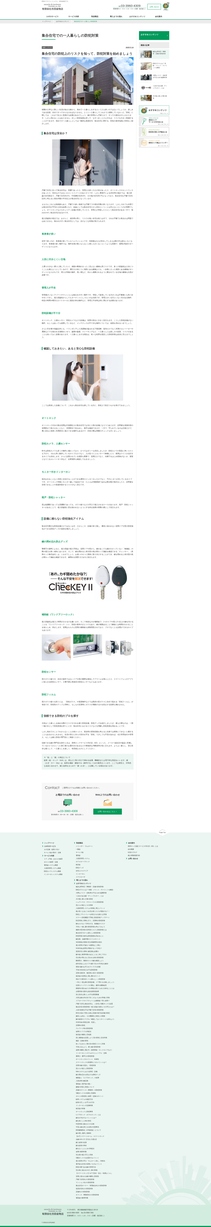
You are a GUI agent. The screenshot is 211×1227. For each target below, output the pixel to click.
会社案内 (158, 16)
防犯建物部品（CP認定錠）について (88, 1130)
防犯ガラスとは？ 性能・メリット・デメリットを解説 (94, 890)
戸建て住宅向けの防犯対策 (85, 1179)
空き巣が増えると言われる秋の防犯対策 (90, 957)
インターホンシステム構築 (53, 874)
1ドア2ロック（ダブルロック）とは (88, 1115)
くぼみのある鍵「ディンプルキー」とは (90, 896)
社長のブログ (132, 852)
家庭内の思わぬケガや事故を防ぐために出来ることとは (95, 988)
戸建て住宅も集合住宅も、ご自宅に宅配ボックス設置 (94, 1004)
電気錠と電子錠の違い (83, 1084)
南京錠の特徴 (80, 1108)
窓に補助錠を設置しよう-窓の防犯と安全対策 (91, 1037)
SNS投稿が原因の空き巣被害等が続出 (89, 942)
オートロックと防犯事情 (84, 1111)
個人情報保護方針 (134, 855)
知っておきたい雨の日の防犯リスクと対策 (90, 1044)
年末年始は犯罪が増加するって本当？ (89, 948)
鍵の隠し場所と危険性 (83, 1133)
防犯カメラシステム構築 (52, 871)
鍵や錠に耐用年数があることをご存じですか (91, 954)
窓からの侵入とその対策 (84, 905)
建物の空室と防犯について (85, 1087)
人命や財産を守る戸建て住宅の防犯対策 (90, 1010)
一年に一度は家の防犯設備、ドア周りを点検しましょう (95, 982)
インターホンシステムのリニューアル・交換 (91, 1053)
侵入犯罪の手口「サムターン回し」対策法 (90, 1161)
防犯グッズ (80, 868)
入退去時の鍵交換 (82, 1081)
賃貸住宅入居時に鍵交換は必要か (87, 951)
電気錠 (78, 855)
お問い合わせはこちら (106, 811)
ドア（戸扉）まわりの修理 (53, 859)
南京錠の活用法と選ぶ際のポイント (88, 976)
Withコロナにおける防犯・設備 (86, 1071)
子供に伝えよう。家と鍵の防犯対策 (88, 1047)
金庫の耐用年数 (81, 1151)
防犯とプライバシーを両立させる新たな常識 (91, 914)
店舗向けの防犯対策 (83, 1192)
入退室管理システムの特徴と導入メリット (90, 908)
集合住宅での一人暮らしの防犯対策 (88, 933)
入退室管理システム (83, 858)
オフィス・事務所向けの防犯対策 (87, 1195)
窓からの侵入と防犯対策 (84, 1068)
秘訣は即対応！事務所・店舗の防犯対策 (90, 887)
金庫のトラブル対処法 (83, 1031)
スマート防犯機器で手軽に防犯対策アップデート (93, 917)
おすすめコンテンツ (137, 16)
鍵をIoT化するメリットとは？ (86, 1118)
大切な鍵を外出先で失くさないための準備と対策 (93, 997)
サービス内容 (73, 16)
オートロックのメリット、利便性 (87, 1059)
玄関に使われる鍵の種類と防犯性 (87, 1176)
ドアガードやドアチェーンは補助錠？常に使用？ (93, 1001)
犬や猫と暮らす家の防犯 (84, 899)
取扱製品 (94, 16)
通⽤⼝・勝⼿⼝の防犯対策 (85, 1056)
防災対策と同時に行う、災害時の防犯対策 (90, 920)
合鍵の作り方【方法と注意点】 (86, 1139)
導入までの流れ (116, 16)
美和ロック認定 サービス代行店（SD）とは (143, 846)
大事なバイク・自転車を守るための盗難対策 (91, 893)
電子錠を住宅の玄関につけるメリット (89, 1164)
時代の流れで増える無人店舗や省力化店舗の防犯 (93, 1013)
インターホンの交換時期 (84, 1105)
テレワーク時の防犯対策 (84, 1028)
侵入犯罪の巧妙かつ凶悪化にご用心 (88, 945)
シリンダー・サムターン (84, 846)
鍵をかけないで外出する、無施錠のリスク (90, 923)
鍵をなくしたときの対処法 (85, 1148)
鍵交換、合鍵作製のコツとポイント (88, 939)
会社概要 (131, 849)
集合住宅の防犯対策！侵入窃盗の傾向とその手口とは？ (95, 1007)
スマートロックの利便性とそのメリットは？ (91, 1062)
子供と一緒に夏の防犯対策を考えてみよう (90, 927)
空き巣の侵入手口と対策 (84, 1155)
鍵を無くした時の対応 (83, 1121)
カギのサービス (52, 16)
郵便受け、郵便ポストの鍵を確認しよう (90, 960)
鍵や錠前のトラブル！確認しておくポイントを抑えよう (95, 1019)
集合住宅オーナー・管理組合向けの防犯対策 (91, 1185)
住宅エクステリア (82, 871)
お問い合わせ (154, 7)
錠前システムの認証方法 (84, 1099)
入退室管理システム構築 (52, 868)
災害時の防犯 (80, 1025)
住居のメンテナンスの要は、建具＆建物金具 (91, 985)
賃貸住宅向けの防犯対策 (84, 1188)
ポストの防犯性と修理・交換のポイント (90, 1096)
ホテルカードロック (83, 861)
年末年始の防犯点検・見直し (86, 1022)
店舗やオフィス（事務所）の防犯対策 (89, 1090)
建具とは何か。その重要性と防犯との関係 (90, 1016)
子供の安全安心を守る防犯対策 (86, 970)
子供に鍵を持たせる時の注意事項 (87, 1127)
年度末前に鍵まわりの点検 (85, 1124)
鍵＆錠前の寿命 (81, 1145)
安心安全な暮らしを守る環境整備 (87, 994)
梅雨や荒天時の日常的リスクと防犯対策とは (91, 930)
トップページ (46, 21)
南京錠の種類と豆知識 (83, 1034)
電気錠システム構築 (51, 865)
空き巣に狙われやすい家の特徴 (86, 1170)
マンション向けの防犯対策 (85, 1182)
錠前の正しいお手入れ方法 (85, 1102)
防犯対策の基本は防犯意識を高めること (90, 936)
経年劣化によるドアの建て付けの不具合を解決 (92, 964)
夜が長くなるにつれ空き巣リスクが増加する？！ (93, 911)
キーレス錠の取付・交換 (52, 852)
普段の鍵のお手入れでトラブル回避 (88, 967)
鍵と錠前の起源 (81, 1142)
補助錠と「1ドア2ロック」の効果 (87, 1078)
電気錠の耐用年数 (82, 1198)
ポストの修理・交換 (51, 862)
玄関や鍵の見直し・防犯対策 (86, 1065)
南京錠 (78, 865)
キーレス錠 (80, 852)
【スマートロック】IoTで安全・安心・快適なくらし (94, 1173)
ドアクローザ (80, 877)
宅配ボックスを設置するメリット (87, 1158)
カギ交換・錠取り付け (51, 849)
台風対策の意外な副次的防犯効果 (87, 991)
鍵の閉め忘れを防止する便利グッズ (88, 1074)
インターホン (80, 874)
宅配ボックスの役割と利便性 (86, 1093)
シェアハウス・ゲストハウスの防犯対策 (90, 902)
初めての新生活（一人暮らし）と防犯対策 (90, 979)
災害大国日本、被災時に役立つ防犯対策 (90, 973)
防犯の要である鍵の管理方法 (86, 1167)
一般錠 (78, 849)
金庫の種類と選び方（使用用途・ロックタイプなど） (94, 1050)
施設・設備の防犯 (82, 1041)
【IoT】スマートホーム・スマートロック (90, 1136)
